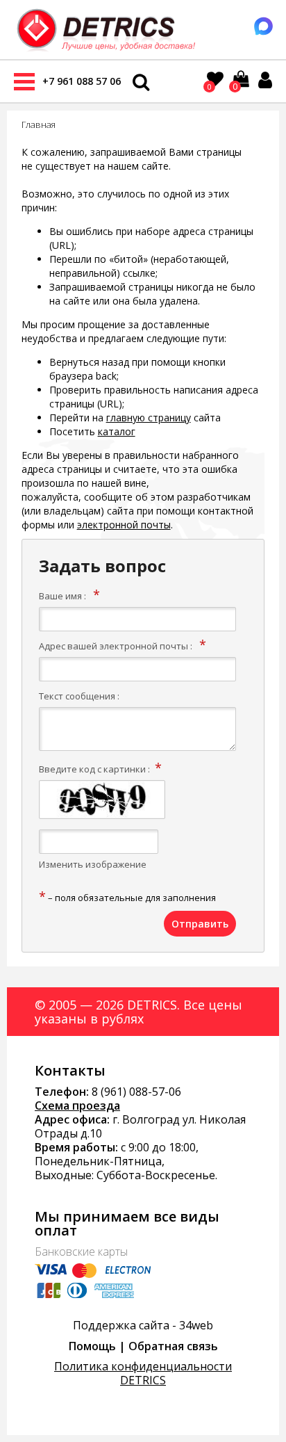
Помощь (92, 1346)
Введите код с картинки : (94, 769)
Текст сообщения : (79, 696)
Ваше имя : (62, 596)
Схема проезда (77, 1105)
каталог (116, 431)
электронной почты (124, 524)
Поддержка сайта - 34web (143, 1325)
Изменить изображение (92, 864)
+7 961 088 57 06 (81, 81)
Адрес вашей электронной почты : (115, 646)
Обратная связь (173, 1346)
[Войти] (265, 80)
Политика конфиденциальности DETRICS (143, 1373)
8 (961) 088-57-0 (133, 1091)
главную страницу (148, 417)
